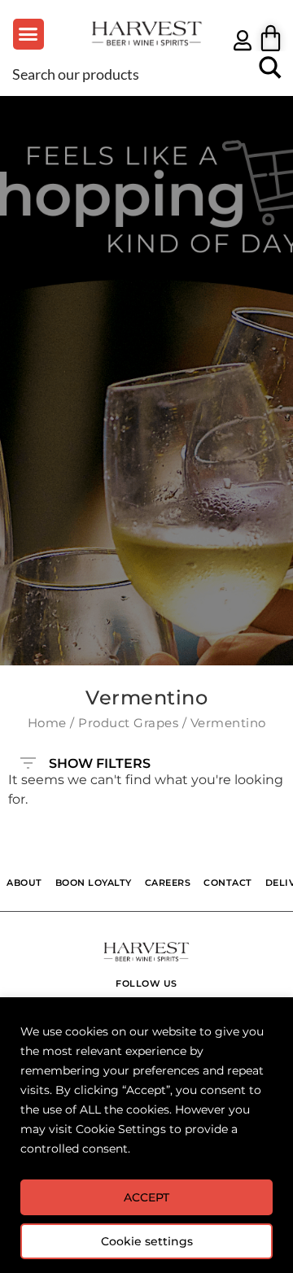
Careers (168, 883)
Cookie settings (147, 1241)
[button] (28, 34)
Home (47, 723)
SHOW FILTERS (100, 760)
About (24, 883)
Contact (227, 883)
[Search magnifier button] (270, 73)
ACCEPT (146, 1197)
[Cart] (270, 38)
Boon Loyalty (93, 883)
